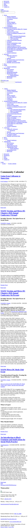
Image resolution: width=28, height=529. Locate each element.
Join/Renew (7, 2)
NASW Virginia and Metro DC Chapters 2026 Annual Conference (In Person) (13, 293)
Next (13, 485)
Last (15, 485)
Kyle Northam (4, 181)
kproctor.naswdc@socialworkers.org (10, 504)
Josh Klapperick (5, 445)
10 (11, 485)
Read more (3, 207)
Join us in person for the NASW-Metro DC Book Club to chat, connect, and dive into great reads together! (13, 385)
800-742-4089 (17, 513)
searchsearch (18, 82)
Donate (5, 5)
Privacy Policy (4, 527)
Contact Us (6, 7)
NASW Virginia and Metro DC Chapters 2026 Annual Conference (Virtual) (13, 213)
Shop (5, 4)
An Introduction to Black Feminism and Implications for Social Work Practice (13, 439)
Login (2, 9)
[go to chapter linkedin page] (3, 511)
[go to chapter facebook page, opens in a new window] (7, 511)
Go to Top (11, 527)
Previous (3, 485)
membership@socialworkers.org (8, 519)
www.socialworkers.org (15, 521)
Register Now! (4, 285)
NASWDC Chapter (5, 223)
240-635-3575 (7, 499)
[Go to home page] (5, 11)
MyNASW (6, 1)
